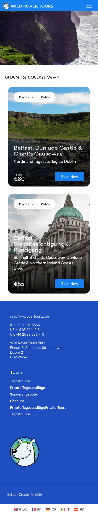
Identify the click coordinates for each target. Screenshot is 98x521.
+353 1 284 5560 (27, 324)
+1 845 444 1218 (27, 329)
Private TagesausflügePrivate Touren (39, 407)
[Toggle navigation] (89, 5)
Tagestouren (20, 380)
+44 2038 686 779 (29, 334)
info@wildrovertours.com (30, 316)
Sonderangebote (23, 394)
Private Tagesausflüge (27, 387)
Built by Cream (18, 494)
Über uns (17, 400)
